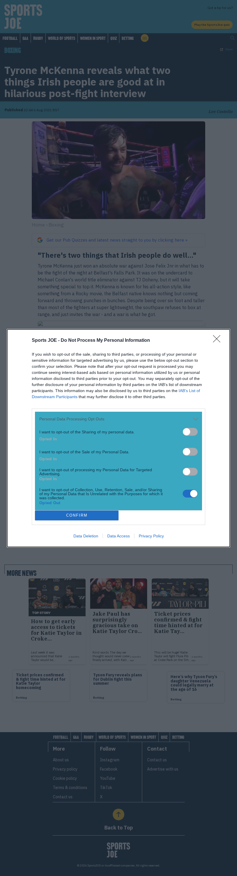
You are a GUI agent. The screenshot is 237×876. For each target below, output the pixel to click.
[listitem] (118, 419)
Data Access (118, 536)
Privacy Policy (151, 536)
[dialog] (118, 438)
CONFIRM (77, 515)
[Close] (218, 340)
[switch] (190, 432)
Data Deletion (85, 536)
